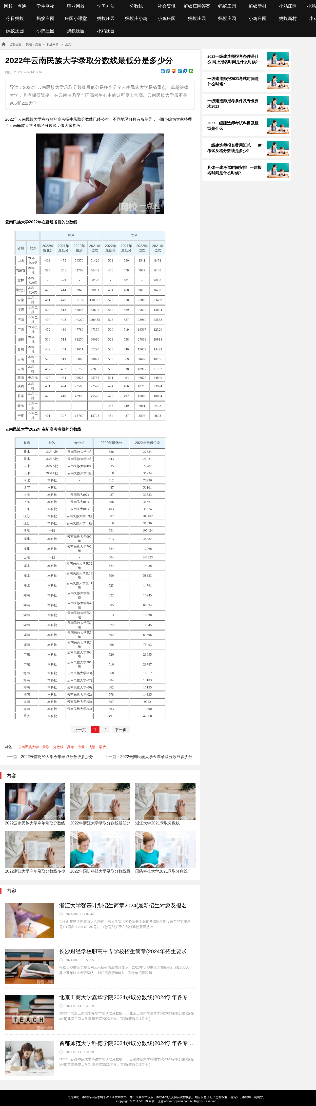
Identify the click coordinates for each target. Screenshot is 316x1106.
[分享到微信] (191, 71)
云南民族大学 (28, 747)
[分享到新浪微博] (174, 71)
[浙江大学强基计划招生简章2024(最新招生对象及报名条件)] (29, 920)
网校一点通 (15, 6)
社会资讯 (167, 6)
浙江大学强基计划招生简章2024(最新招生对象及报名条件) (127, 905)
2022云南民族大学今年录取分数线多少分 (156, 757)
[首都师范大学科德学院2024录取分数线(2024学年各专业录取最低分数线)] (29, 1058)
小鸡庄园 (288, 6)
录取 (45, 747)
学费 (102, 747)
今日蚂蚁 (15, 18)
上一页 (80, 730)
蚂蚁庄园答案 (197, 6)
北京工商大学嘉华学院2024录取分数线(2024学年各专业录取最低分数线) (127, 997)
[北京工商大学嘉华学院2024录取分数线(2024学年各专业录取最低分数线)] (29, 1012)
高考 (70, 747)
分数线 (136, 6)
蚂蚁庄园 (227, 6)
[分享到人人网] (185, 71)
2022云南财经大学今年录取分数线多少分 (57, 757)
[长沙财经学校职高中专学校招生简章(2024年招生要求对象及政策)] (29, 966)
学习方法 (106, 6)
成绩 (91, 747)
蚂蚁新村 (257, 6)
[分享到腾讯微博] (180, 71)
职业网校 (76, 6)
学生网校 (45, 6)
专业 (81, 747)
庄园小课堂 (76, 18)
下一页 (121, 730)
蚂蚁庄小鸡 (136, 18)
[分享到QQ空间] (168, 71)
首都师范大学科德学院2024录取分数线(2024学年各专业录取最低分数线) (127, 1043)
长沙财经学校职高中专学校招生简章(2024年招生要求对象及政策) (127, 951)
